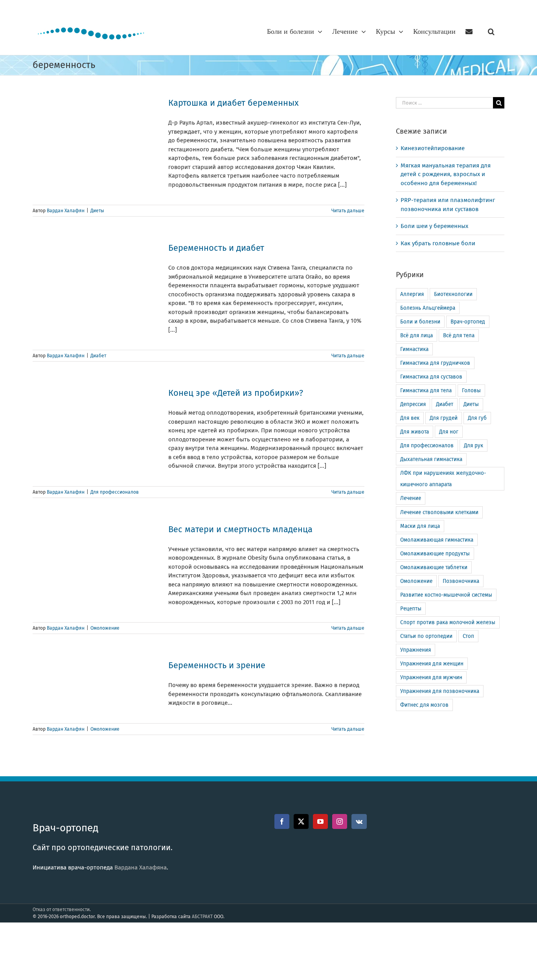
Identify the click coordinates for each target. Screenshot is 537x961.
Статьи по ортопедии (426, 636)
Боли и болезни (420, 321)
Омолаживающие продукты (435, 553)
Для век (409, 418)
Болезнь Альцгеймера (427, 308)
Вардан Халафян (66, 210)
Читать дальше (347, 210)
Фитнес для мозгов (424, 705)
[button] (491, 31)
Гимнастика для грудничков (435, 363)
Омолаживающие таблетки (433, 567)
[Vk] (359, 821)
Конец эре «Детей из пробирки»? (235, 393)
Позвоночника (461, 581)
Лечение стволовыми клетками (439, 512)
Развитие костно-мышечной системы (446, 595)
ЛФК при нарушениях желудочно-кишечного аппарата (443, 479)
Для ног (448, 431)
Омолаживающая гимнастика (436, 540)
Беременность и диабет (216, 248)
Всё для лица (416, 335)
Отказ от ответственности (61, 909)
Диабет (98, 355)
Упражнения (415, 650)
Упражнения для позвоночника (439, 691)
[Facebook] (281, 821)
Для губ (477, 418)
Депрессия (413, 404)
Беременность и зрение (216, 665)
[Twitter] (301, 821)
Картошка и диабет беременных (233, 102)
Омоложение (105, 628)
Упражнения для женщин (431, 663)
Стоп (468, 636)
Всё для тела (458, 335)
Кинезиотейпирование (433, 148)
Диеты (97, 210)
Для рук (473, 445)
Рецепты (410, 608)
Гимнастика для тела (426, 390)
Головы (471, 390)
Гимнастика (414, 349)
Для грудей (444, 418)
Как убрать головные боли (438, 243)
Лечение (410, 498)
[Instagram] (339, 821)
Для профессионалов (114, 492)
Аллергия (412, 294)
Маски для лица (420, 526)
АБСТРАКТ (202, 916)
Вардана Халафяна (140, 867)
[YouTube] (320, 821)
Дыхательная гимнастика (431, 459)
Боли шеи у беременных (434, 226)
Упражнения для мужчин (431, 677)
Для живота (414, 431)
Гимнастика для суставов (431, 376)
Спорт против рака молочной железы (447, 622)
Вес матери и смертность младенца (240, 529)
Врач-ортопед (468, 321)
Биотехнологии (453, 294)
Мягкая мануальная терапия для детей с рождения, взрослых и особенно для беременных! (446, 174)
